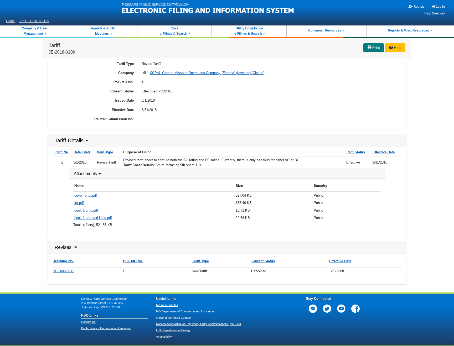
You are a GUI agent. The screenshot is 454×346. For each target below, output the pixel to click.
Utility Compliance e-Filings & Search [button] (248, 31)
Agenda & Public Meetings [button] (103, 31)
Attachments (85, 173)
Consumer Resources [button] (325, 30)
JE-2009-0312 (63, 271)
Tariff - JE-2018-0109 (34, 21)
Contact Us (88, 321)
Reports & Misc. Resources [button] (409, 30)
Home (10, 21)
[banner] (208, 8)
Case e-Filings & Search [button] (173, 31)
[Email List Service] (313, 309)
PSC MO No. (133, 261)
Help (397, 47)
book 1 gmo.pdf (86, 210)
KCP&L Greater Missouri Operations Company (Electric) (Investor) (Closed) (207, 73)
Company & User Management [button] (35, 31)
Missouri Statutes (167, 305)
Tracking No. (63, 261)
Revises (63, 247)
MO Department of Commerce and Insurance (185, 311)
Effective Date (384, 152)
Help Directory (434, 13)
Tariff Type (200, 261)
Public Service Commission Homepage (106, 328)
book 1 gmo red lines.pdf (93, 218)
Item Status (356, 152)
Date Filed (82, 152)
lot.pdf (79, 203)
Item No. (62, 152)
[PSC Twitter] (327, 309)
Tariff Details (69, 140)
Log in (440, 6)
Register (420, 6)
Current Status (263, 261)
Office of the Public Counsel (173, 317)
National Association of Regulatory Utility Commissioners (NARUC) (198, 324)
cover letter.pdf (85, 195)
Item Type (105, 152)
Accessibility (164, 336)
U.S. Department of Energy (173, 330)
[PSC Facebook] (355, 309)
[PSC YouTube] (341, 309)
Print (375, 47)
